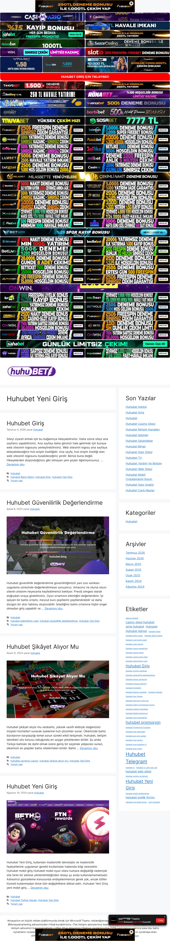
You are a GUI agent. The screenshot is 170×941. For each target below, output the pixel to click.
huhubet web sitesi (138, 771)
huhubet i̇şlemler (155, 692)
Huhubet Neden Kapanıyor (137, 713)
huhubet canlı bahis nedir (136, 640)
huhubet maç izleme (134, 696)
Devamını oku (16, 464)
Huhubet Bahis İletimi (22, 477)
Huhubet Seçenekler (139, 440)
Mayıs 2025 (133, 564)
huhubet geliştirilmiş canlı (24, 620)
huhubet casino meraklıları (137, 648)
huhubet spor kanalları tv (136, 744)
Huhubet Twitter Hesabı (23, 900)
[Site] (42, 129)
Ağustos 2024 (135, 586)
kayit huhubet (154, 802)
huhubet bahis (155, 631)
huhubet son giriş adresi (136, 736)
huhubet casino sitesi (135, 653)
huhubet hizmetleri (133, 688)
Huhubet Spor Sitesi (139, 452)
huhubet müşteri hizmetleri (137, 709)
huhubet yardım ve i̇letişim (137, 776)
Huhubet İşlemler (137, 435)
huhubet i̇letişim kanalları (136, 692)
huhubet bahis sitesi (134, 636)
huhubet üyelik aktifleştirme (137, 793)
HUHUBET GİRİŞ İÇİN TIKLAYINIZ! (85, 77)
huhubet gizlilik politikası (136, 671)
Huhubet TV (134, 457)
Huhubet (15, 473)
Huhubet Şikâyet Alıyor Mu (43, 646)
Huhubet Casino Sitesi (140, 424)
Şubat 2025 (133, 569)
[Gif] (85, 176)
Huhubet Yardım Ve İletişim (144, 463)
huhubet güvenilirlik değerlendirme (59, 620)
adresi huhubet (132, 618)
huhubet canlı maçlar (134, 644)
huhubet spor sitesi (134, 749)
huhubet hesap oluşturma (136, 679)
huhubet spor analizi (134, 740)
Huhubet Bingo (136, 446)
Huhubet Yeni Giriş (62, 477)
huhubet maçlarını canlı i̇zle (137, 701)
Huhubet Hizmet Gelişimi (136, 684)
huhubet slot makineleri (135, 732)
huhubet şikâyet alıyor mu (54, 760)
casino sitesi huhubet (140, 622)
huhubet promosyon (143, 722)
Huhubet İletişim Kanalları (143, 429)
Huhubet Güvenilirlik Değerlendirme (55, 502)
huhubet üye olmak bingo (136, 802)
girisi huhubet (135, 626)
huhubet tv (130, 768)
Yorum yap (16, 480)
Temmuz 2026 (135, 552)
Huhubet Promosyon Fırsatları (138, 727)
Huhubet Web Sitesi (139, 469)
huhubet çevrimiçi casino (24, 760)
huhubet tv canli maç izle (146, 768)
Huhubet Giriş (25, 423)
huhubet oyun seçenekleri (136, 718)
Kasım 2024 (134, 581)
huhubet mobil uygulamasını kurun (140, 705)
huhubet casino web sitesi (137, 657)
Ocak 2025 (133, 575)
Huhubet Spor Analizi (140, 484)
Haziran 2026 (135, 558)
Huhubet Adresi (136, 407)
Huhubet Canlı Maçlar (140, 490)
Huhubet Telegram (136, 757)
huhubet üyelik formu (140, 797)
